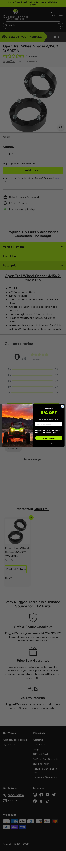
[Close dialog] (62, 406)
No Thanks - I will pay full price (48, 443)
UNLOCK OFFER (49, 438)
